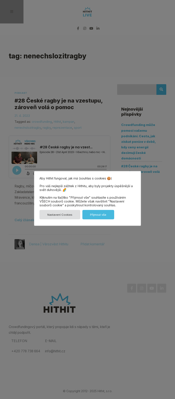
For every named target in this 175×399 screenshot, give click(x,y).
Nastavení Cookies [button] (59, 214)
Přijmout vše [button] (98, 214)
